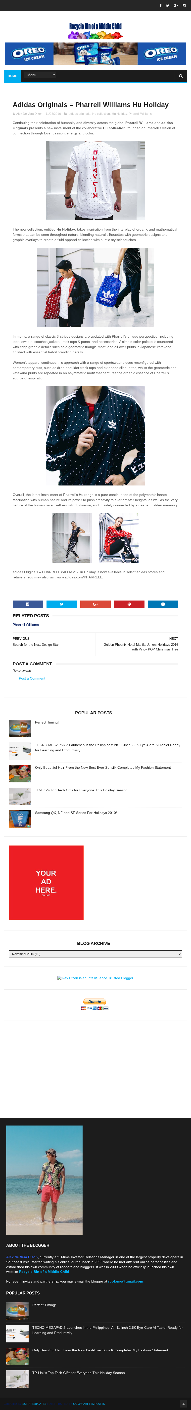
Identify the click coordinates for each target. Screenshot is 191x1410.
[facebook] (160, 5)
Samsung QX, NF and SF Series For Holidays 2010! (76, 813)
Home (12, 76)
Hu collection (101, 114)
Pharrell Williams (140, 114)
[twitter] (167, 5)
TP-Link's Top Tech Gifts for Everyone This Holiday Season (81, 790)
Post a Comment (32, 678)
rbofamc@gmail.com (125, 1281)
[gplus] (176, 5)
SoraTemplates (34, 1403)
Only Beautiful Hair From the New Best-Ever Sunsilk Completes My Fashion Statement (103, 767)
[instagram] (184, 5)
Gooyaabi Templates (89, 1403)
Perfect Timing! (47, 722)
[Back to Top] (183, 1404)
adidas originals (79, 114)
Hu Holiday (119, 114)
